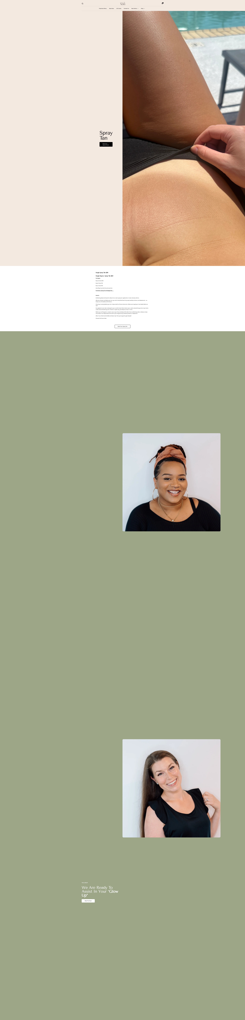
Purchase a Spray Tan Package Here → (105, 290)
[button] (82, 3)
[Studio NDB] (122, 3)
